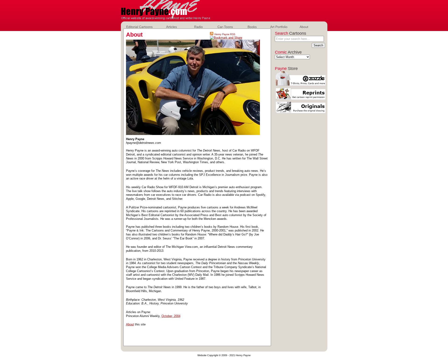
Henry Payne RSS (224, 34)
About (304, 27)
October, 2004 (170, 316)
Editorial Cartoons (139, 27)
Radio (198, 27)
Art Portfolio (278, 27)
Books (252, 27)
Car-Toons (225, 27)
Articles (171, 27)
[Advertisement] (270, 9)
